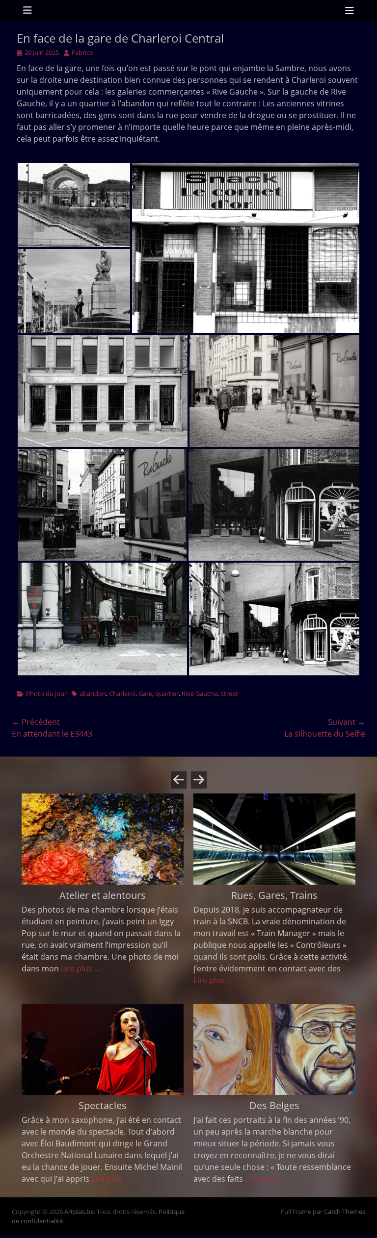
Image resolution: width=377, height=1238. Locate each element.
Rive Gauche (199, 693)
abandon (93, 693)
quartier (167, 693)
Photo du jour (46, 693)
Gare (145, 693)
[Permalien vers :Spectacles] (103, 1049)
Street (229, 693)
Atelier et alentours (102, 895)
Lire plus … (81, 968)
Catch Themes (344, 1211)
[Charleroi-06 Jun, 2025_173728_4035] (103, 391)
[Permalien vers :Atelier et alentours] (103, 839)
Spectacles (103, 1105)
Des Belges (274, 1105)
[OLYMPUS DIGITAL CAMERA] (74, 205)
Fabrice (82, 52)
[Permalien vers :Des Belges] (274, 1049)
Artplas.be (79, 1211)
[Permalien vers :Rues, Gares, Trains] (274, 839)
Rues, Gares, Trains (274, 895)
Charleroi (122, 693)
